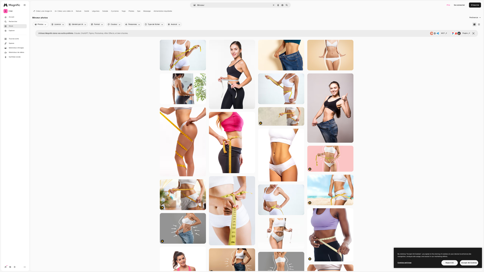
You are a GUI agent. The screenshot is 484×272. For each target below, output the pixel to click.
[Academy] (10, 267)
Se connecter (459, 5)
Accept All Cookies (469, 263)
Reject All (450, 263)
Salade (105, 11)
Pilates (131, 11)
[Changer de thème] (15, 267)
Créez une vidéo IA (65, 11)
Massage (147, 11)
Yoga (124, 11)
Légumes (95, 11)
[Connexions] (6, 267)
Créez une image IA (44, 11)
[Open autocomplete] (193, 5)
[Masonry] (474, 24)
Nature (78, 11)
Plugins (465, 33)
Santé (86, 11)
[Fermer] (473, 33)
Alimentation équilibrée (163, 11)
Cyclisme (115, 11)
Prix (448, 5)
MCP (443, 33)
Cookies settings (404, 263)
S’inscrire (475, 5)
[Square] (479, 24)
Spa (138, 11)
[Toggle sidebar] (25, 5)
